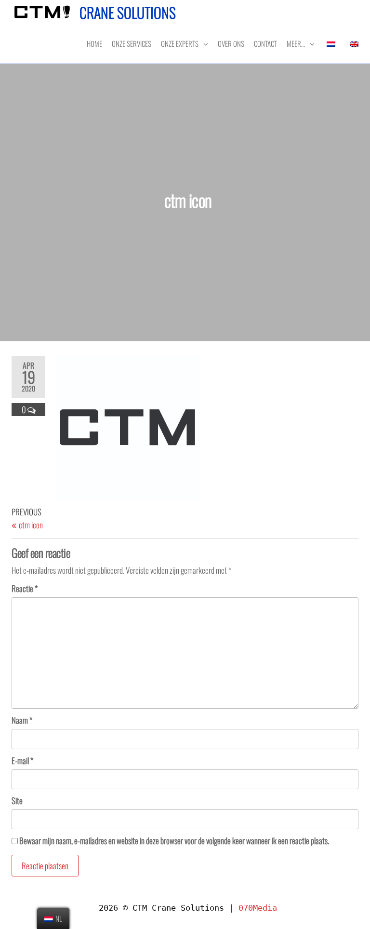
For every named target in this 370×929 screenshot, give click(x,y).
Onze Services (131, 43)
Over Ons (231, 43)
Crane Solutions (127, 12)
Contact (265, 43)
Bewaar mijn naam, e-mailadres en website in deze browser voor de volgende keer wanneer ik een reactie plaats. (174, 841)
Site (17, 800)
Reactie (25, 588)
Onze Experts (179, 43)
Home (94, 43)
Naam (22, 720)
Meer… (296, 43)
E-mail (22, 760)
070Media (257, 908)
